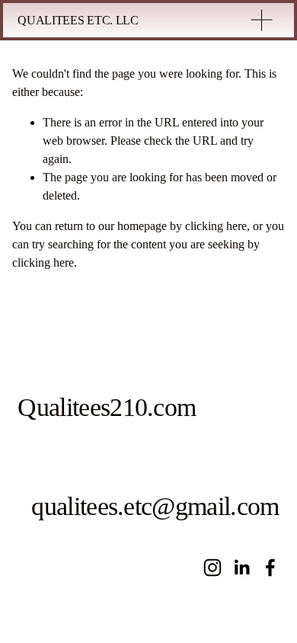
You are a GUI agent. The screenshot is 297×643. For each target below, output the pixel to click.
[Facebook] (270, 567)
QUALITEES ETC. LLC (78, 20)
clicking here (216, 225)
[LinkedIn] (241, 567)
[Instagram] (212, 567)
